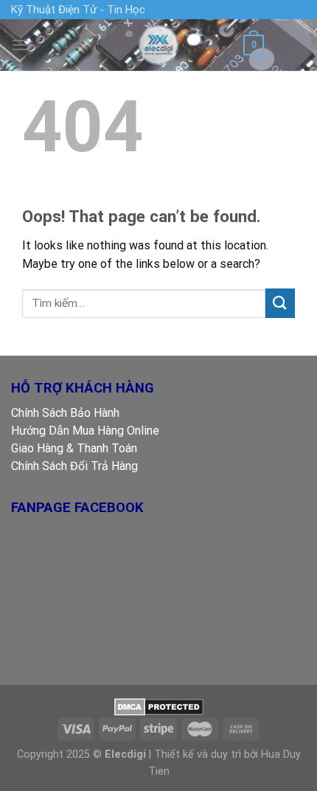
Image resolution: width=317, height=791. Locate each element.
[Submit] (280, 303)
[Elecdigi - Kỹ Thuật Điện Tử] (158, 45)
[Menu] (20, 45)
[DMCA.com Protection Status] (158, 706)
